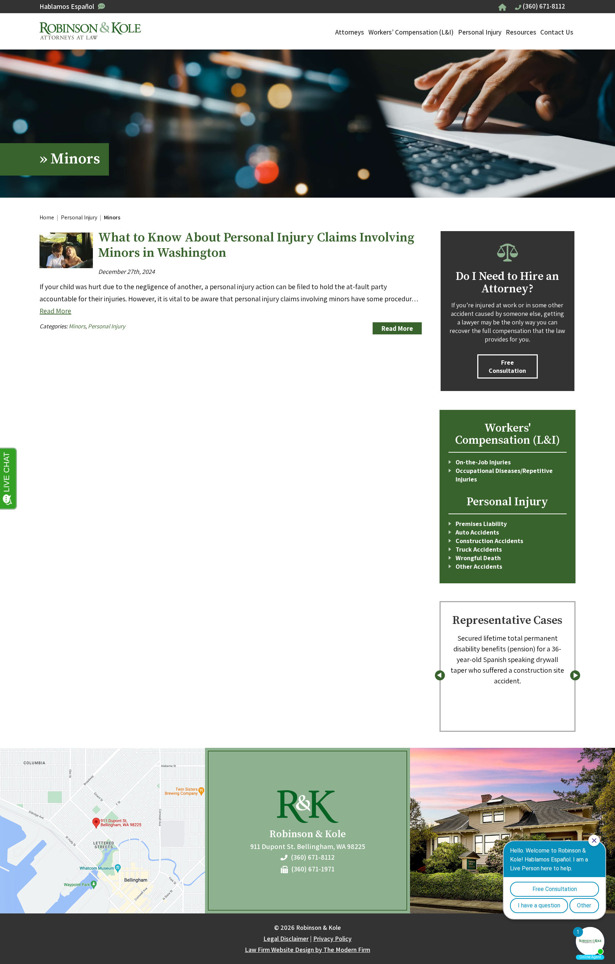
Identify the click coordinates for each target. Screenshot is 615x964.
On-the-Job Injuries (483, 462)
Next (575, 675)
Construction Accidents (489, 541)
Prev (440, 675)
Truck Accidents (479, 549)
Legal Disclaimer (286, 938)
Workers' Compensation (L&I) (507, 434)
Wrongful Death (478, 558)
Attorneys (349, 32)
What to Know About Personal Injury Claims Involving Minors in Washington (256, 245)
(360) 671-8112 (544, 6)
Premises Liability (481, 524)
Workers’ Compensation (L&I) (410, 32)
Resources (521, 32)
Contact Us (556, 32)
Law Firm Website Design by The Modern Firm (307, 949)
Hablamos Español (67, 6)
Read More (55, 311)
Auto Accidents (477, 532)
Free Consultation (507, 366)
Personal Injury (479, 32)
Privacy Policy (332, 938)
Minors (77, 326)
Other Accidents (479, 566)
